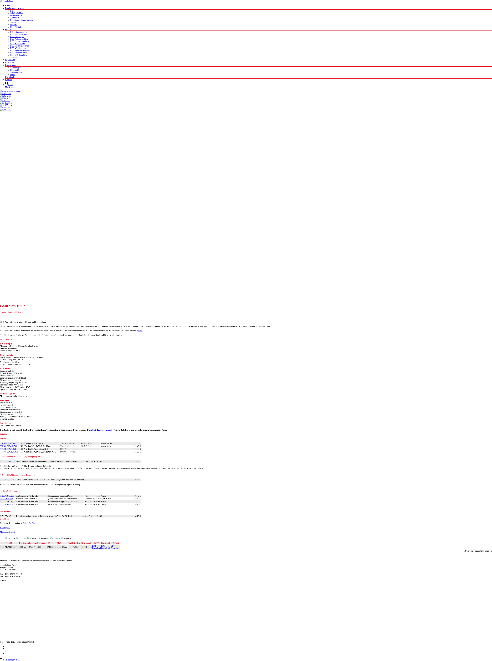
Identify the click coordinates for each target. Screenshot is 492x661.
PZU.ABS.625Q (7, 504)
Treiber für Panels (30, 523)
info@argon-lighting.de (15, 581)
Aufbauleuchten (6, 598)
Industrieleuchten (7, 604)
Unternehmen (5, 628)
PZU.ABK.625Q (7, 496)
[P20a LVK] (246, 203)
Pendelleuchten (6, 591)
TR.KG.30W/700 (7, 443)
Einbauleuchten (6, 595)
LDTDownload (96, 547)
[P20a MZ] (246, 99)
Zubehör (3, 611)
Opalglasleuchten (7, 600)
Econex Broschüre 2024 (10, 624)
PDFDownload (105, 547)
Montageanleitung (7, 532)
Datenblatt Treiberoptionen (99, 430)
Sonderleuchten (6, 593)
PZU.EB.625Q (6, 499)
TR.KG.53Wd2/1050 (9, 452)
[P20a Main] (246, 95)
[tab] (246, 339)
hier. (140, 331)
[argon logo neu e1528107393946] (6, 1)
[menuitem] (248, 5)
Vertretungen (5, 633)
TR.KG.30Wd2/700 (8, 446)
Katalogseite (5, 527)
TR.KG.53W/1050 (8, 449)
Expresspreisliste (6, 626)
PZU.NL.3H (5, 461)
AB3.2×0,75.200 (7, 480)
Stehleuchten (5, 607)
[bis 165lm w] (246, 104)
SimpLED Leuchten (8, 609)
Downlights (4, 602)
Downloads (4, 637)
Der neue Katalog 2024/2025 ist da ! (14, 621)
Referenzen (4, 635)
